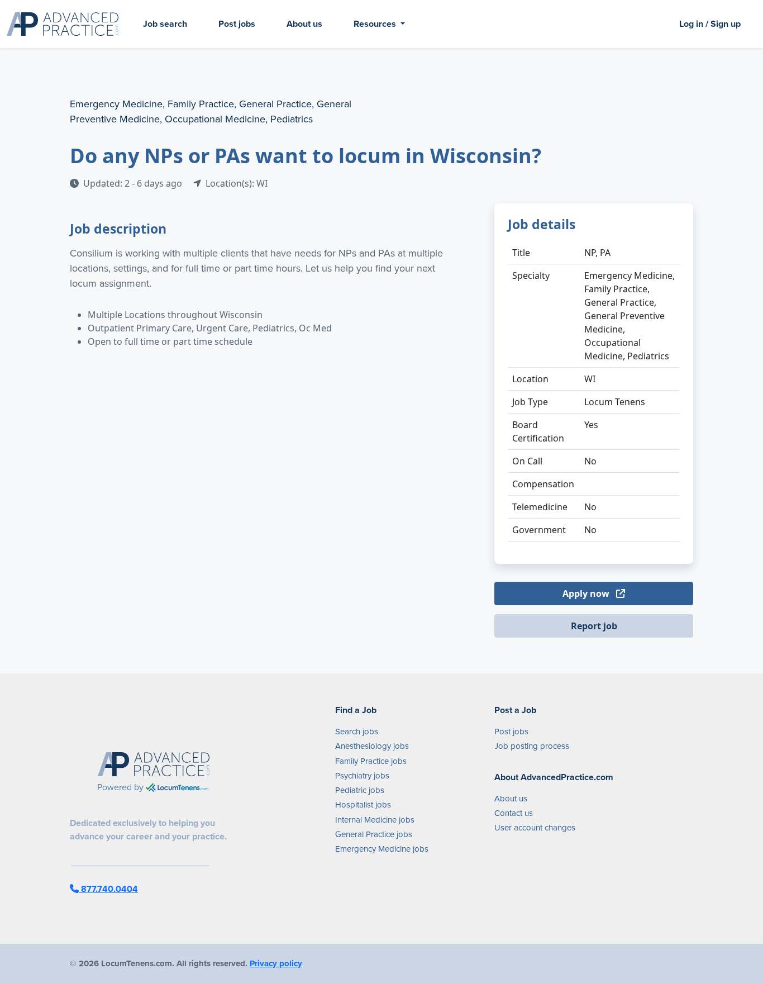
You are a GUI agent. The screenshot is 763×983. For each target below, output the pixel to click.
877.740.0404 (108, 888)
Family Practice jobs (371, 761)
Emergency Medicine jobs (381, 849)
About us (304, 23)
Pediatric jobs (359, 790)
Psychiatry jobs (362, 776)
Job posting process (531, 746)
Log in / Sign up (710, 23)
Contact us (513, 813)
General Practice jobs (373, 834)
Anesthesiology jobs (372, 746)
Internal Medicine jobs (374, 820)
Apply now (587, 593)
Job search (165, 23)
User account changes (534, 827)
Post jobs (236, 23)
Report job (594, 626)
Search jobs (356, 731)
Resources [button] (376, 23)
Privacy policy (276, 963)
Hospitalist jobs (363, 805)
